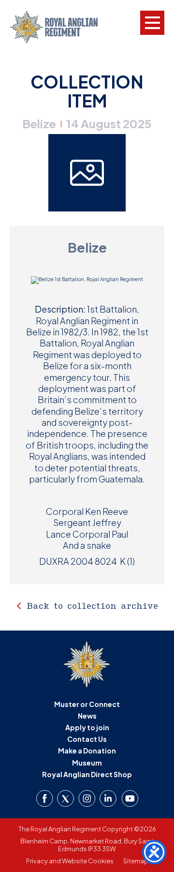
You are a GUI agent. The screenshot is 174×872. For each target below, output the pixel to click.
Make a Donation (87, 750)
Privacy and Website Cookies (70, 861)
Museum (87, 762)
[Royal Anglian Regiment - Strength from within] (62, 27)
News (87, 715)
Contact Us (87, 739)
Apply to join (87, 727)
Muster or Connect (87, 704)
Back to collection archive (92, 605)
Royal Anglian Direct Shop (87, 774)
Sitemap (135, 861)
